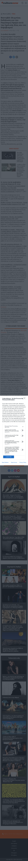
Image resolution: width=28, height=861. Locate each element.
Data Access (14, 462)
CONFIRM (9, 456)
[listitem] (14, 427)
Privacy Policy (22, 462)
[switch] (22, 430)
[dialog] (14, 430)
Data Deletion (5, 462)
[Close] (24, 398)
